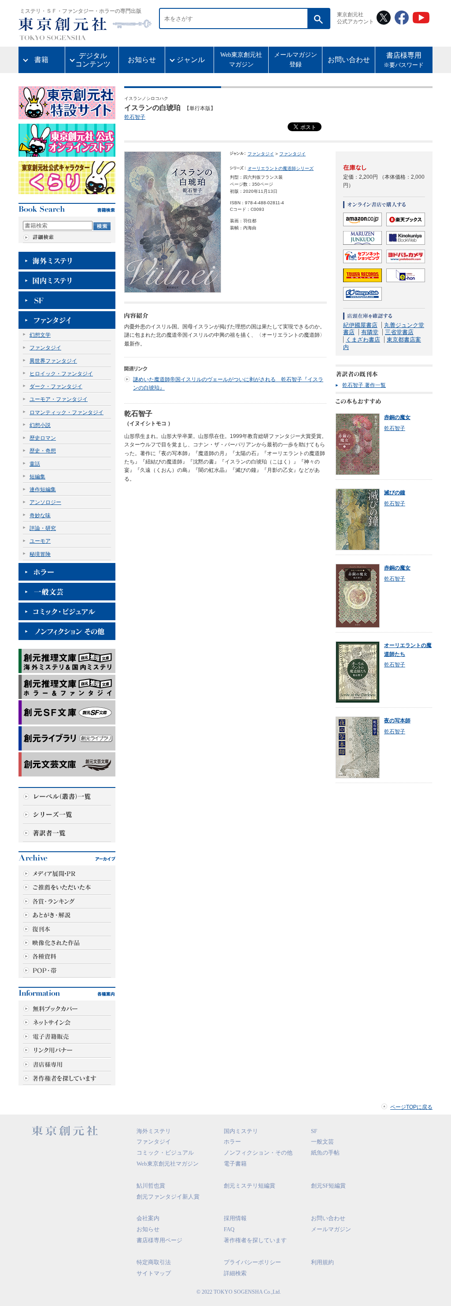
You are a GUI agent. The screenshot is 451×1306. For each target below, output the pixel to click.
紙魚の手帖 (325, 1152)
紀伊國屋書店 (360, 325)
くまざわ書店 (363, 339)
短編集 (37, 477)
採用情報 (235, 1218)
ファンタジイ (45, 348)
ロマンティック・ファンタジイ (67, 412)
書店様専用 (404, 60)
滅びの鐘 (394, 492)
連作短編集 (43, 489)
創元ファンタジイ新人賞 (168, 1196)
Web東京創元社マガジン (241, 60)
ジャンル (191, 59)
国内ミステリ (241, 1131)
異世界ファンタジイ (53, 361)
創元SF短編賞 (328, 1185)
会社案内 (148, 1218)
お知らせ (142, 59)
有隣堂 (369, 332)
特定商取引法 (154, 1262)
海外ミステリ (154, 1131)
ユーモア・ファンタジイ (59, 399)
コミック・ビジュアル (165, 1152)
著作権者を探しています (255, 1240)
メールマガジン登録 (295, 60)
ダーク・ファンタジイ (56, 386)
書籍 (41, 59)
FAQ (229, 1229)
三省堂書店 (399, 332)
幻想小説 (40, 425)
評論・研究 (43, 528)
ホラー (232, 1141)
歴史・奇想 (43, 451)
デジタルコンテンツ (93, 60)
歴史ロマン (43, 438)
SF (314, 1131)
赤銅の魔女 (397, 417)
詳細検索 (235, 1273)
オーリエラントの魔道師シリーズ (281, 168)
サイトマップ (154, 1273)
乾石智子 (134, 117)
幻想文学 (40, 335)
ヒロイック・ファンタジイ (61, 374)
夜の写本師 (397, 720)
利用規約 (322, 1262)
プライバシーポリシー (252, 1262)
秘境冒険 (40, 554)
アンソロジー (45, 502)
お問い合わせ (349, 59)
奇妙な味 (40, 515)
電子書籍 (235, 1163)
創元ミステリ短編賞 (249, 1185)
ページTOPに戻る (411, 1107)
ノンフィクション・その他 (258, 1152)
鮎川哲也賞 (151, 1185)
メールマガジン (331, 1229)
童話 (35, 464)
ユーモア (40, 541)
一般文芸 (322, 1141)
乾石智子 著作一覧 (364, 385)
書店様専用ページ (159, 1240)
